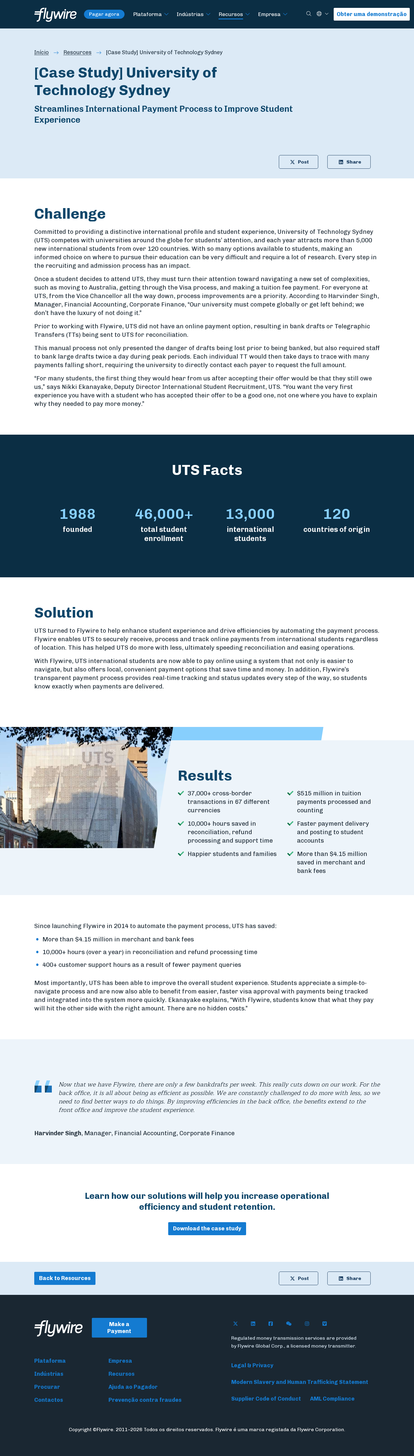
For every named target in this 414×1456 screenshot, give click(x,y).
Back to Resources (65, 1278)
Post (303, 162)
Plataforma (147, 14)
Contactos (48, 1400)
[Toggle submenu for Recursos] (248, 14)
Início (41, 52)
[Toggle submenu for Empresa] (285, 14)
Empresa (269, 14)
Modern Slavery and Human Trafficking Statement (299, 1382)
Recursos (231, 14)
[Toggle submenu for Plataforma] (166, 14)
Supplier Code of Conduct (266, 1398)
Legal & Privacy (252, 1365)
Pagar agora (104, 14)
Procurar (47, 1387)
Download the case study (207, 1228)
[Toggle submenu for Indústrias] (208, 14)
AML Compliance (332, 1398)
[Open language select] (326, 14)
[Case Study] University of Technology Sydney (164, 52)
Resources (77, 52)
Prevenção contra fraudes (145, 1400)
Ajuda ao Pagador (133, 1387)
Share (353, 162)
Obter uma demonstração (372, 14)
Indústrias (190, 14)
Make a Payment (119, 1328)
